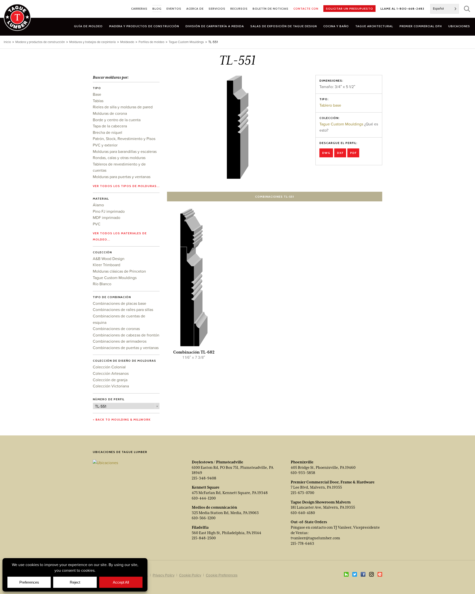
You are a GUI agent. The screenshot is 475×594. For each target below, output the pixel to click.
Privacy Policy (163, 575)
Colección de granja (110, 380)
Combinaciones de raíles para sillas (123, 309)
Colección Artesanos (111, 373)
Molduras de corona (110, 113)
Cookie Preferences (222, 575)
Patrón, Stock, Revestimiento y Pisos (124, 139)
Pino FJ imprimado (109, 211)
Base (97, 94)
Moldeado (127, 42)
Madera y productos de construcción (40, 42)
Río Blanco (102, 284)
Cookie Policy (190, 575)
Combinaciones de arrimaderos (119, 341)
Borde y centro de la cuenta (117, 120)
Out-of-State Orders (309, 522)
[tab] (144, 26)
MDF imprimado (106, 217)
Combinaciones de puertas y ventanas (126, 348)
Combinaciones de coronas (116, 329)
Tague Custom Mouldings (341, 124)
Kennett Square (205, 487)
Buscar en (467, 9)
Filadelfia (200, 527)
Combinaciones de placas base (119, 303)
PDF (353, 153)
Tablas (98, 101)
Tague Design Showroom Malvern (321, 502)
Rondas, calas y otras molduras (119, 158)
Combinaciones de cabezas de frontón (126, 335)
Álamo (98, 205)
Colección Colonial (109, 367)
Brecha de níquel (107, 132)
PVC (96, 224)
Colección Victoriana (111, 386)
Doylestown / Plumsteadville (217, 462)
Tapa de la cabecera (110, 126)
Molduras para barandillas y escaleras (125, 151)
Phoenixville (302, 462)
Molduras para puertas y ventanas (121, 177)
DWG (326, 153)
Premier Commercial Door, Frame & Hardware (333, 482)
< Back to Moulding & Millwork (122, 419)
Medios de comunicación (214, 507)
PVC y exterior (105, 145)
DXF (340, 153)
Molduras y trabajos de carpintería (92, 42)
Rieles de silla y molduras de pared (123, 107)
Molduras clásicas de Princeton (119, 271)
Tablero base (330, 105)
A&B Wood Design (108, 258)
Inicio (7, 42)
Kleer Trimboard (106, 265)
